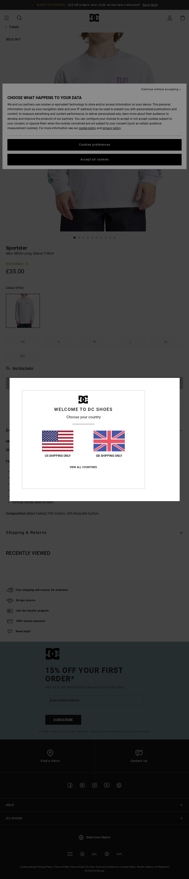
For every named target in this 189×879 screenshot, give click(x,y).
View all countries (83, 467)
